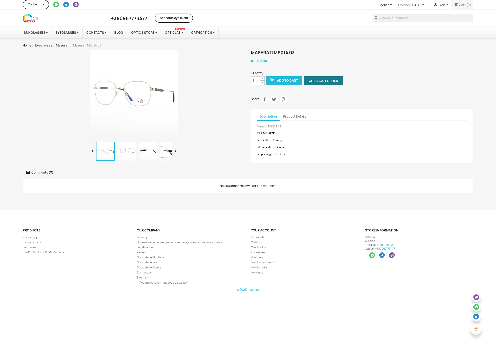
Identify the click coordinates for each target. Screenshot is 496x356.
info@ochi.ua (385, 245)
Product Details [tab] (294, 116)
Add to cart (284, 80)
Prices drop (30, 237)
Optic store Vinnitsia (150, 257)
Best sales (29, 247)
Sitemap (142, 277)
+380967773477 (385, 248)
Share (265, 99)
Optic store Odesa (149, 267)
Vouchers (257, 257)
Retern (141, 252)
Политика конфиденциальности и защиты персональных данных (180, 242)
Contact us (36, 4)
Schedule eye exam (174, 18)
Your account (263, 230)
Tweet (274, 99)
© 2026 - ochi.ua (248, 290)
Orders (255, 242)
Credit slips (258, 247)
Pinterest (283, 99)
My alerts (257, 272)
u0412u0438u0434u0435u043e (43, 252)
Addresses (258, 252)
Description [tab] (268, 116)
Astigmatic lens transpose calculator (163, 282)
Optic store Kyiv (147, 262)
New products (32, 242)
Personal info (259, 237)
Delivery (142, 237)
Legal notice (145, 247)
